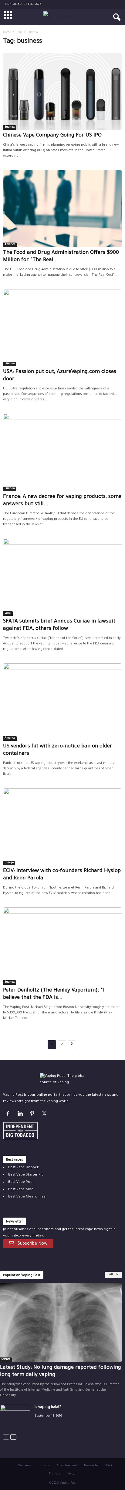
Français (55, 1474)
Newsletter (91, 1465)
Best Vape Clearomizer (27, 1197)
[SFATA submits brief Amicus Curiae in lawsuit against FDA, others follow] (62, 577)
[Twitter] (45, 1115)
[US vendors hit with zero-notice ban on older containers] (62, 701)
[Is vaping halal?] (15, 1416)
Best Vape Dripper (23, 1168)
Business (10, 127)
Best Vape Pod (20, 1182)
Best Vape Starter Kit (25, 1175)
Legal (8, 613)
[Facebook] (9, 1115)
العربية (72, 1474)
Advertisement (67, 1465)
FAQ (109, 1465)
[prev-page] (6, 1437)
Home (7, 32)
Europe (9, 862)
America (10, 244)
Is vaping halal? (48, 1407)
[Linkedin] (21, 1115)
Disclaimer (25, 1465)
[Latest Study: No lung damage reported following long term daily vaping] (61, 1322)
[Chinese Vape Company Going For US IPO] (62, 91)
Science (6, 1359)
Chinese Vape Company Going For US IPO (52, 136)
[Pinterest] (33, 1115)
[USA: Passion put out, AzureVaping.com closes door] (62, 327)
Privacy (45, 1465)
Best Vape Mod (20, 1190)
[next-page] (13, 1437)
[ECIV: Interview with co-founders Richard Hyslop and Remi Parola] (62, 826)
